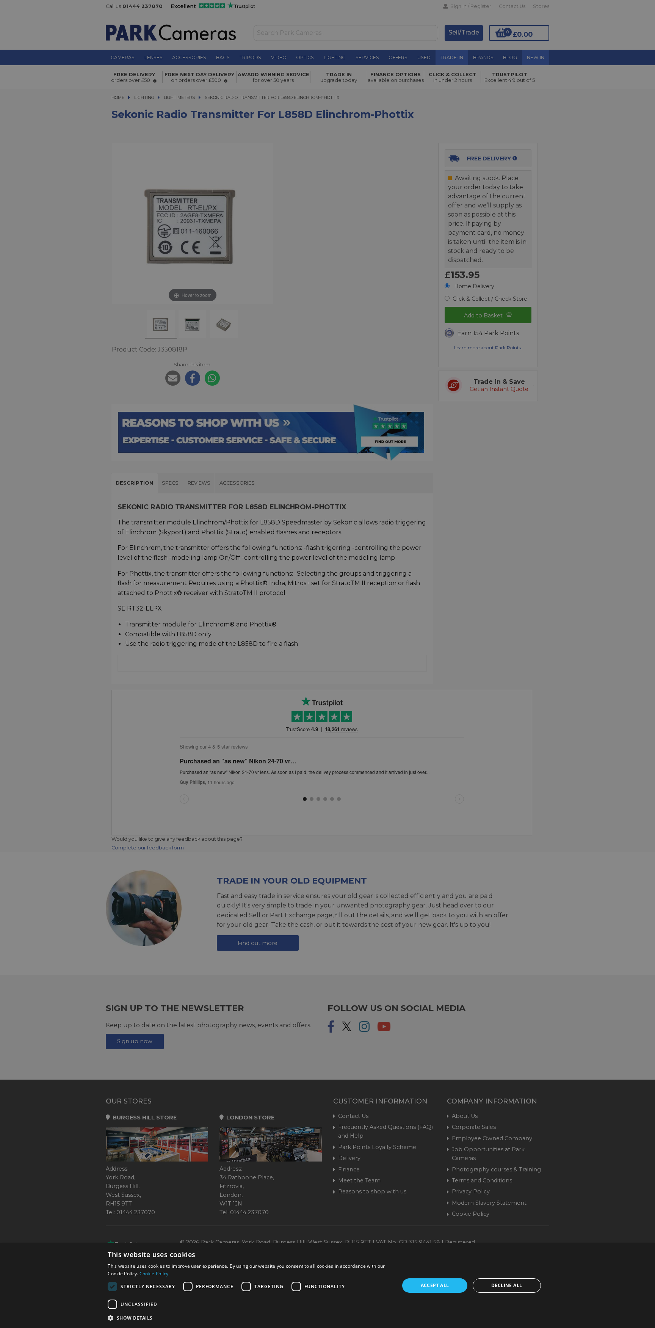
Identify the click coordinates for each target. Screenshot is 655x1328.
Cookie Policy (154, 1273)
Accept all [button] (435, 1285)
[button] (249, 1317)
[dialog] (327, 1285)
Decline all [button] (506, 1285)
